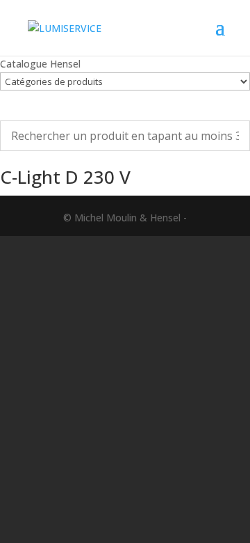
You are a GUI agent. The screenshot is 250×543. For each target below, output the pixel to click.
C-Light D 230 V (65, 176)
